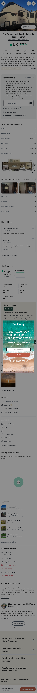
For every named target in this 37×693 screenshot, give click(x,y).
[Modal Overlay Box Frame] (18, 347)
